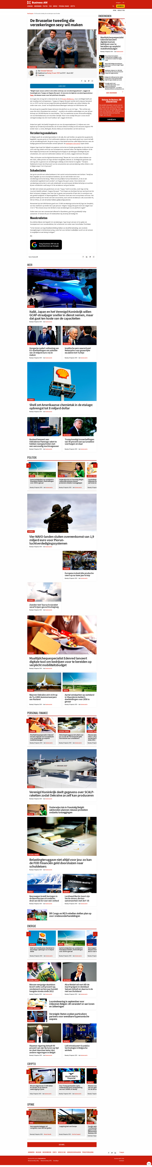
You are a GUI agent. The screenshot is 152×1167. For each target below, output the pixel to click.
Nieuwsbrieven (47, 1152)
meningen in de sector (73, 143)
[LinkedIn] (115, 1152)
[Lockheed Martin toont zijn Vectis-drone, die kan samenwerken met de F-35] (80, 875)
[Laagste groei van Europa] (71, 1110)
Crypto (72, 6)
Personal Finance (64, 6)
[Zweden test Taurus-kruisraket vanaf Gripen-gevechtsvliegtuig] (44, 583)
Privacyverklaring (88, 1152)
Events (55, 1152)
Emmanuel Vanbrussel (46, 71)
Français (122, 1152)
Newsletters (121, 10)
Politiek (45, 6)
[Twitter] (111, 1152)
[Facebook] (108, 1152)
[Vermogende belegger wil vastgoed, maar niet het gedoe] (42, 1110)
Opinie (114, 10)
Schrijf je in (111, 119)
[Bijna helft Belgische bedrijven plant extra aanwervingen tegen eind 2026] (101, 63)
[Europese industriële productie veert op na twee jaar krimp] (80, 552)
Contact (121, 1160)
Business (31, 306)
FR (124, 2)
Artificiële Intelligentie (66, 1082)
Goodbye (55, 1160)
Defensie (30, 435)
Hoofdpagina (30, 13)
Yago (31, 95)
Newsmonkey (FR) (46, 1160)
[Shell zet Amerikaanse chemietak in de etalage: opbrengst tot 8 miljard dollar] (62, 363)
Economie (30, 6)
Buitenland (31, 344)
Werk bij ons (62, 1152)
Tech (50, 6)
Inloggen (118, 2)
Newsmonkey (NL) (33, 1160)
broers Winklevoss (68, 99)
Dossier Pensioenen (34, 1008)
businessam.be (48, 322)
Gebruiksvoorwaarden (74, 1152)
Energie (55, 6)
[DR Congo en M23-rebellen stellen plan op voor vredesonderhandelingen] (37, 910)
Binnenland (62, 1123)
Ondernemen (37, 6)
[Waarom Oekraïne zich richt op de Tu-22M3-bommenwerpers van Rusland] (44, 673)
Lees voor (61, 86)
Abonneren (120, 6)
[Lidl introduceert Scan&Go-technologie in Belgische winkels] (80, 1024)
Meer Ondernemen (115, 92)
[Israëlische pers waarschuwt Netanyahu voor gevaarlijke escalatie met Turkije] (80, 327)
